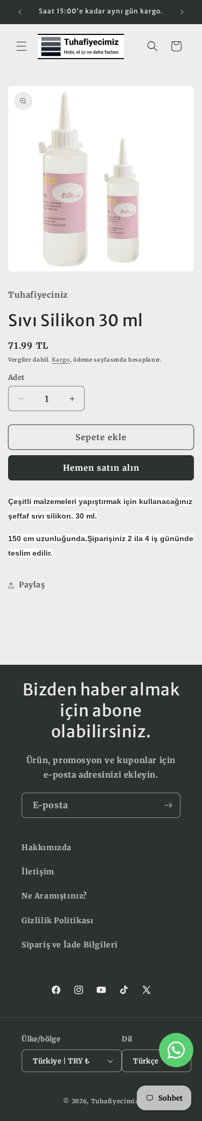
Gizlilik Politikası (57, 920)
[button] (21, 46)
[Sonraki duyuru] (182, 12)
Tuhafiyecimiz (115, 1101)
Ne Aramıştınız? (54, 896)
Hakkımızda (47, 847)
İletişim (38, 871)
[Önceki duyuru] (20, 12)
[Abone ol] (168, 805)
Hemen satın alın (101, 468)
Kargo (61, 359)
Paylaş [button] (32, 585)
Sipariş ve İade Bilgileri (70, 945)
